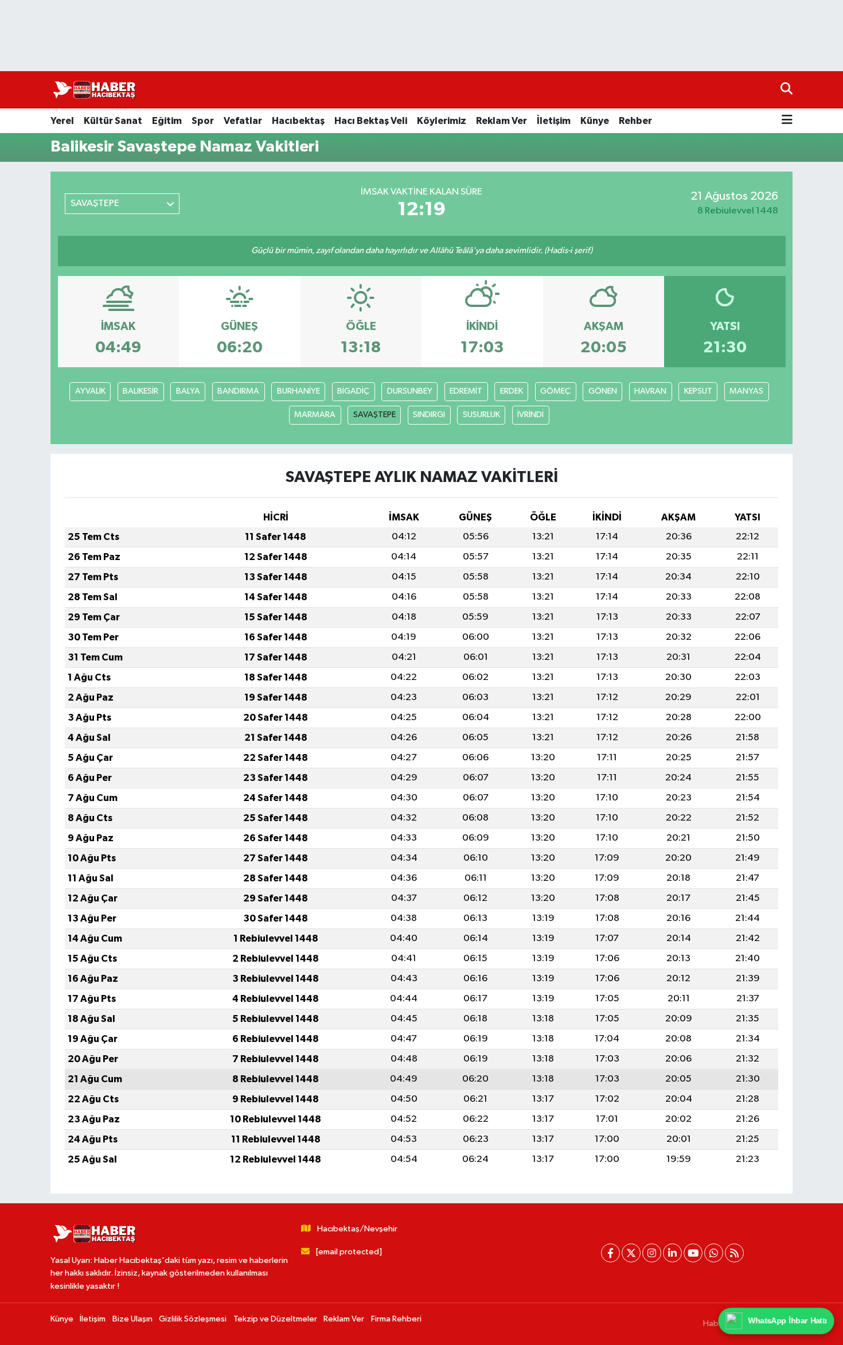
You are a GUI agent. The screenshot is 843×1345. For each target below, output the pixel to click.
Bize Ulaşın (132, 1319)
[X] (631, 1252)
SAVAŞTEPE (374, 414)
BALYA (188, 391)
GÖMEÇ (555, 391)
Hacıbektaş (298, 121)
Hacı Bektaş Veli (370, 121)
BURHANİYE (298, 391)
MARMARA (314, 414)
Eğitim (167, 121)
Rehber (635, 121)
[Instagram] (651, 1252)
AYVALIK (90, 391)
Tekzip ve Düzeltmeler (275, 1319)
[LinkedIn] (672, 1252)
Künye (594, 121)
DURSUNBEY (409, 391)
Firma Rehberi (396, 1319)
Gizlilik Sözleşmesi (193, 1319)
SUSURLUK (481, 414)
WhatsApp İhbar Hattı (787, 1320)
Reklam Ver (501, 121)
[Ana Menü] (787, 120)
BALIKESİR (140, 391)
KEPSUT (698, 391)
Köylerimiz (441, 121)
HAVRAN (650, 391)
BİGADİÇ (353, 391)
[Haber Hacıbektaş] (93, 90)
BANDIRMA (238, 391)
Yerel (62, 121)
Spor (203, 121)
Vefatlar (243, 121)
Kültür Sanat (113, 121)
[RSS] (734, 1252)
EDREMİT (466, 391)
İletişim (554, 121)
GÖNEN (602, 391)
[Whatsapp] (713, 1252)
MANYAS (746, 391)
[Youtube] (693, 1252)
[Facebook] (610, 1252)
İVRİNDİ (530, 414)
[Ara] (786, 90)
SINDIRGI (429, 414)
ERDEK (511, 391)
